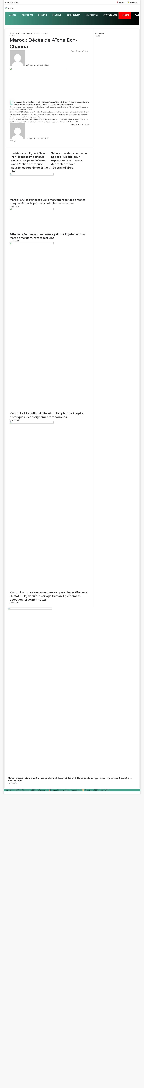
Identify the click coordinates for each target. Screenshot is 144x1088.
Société (18, 33)
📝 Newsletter (132, 2)
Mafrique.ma (30, 65)
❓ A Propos (121, 2)
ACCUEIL (12, 15)
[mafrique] (9, 8)
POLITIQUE (56, 15)
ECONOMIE (42, 15)
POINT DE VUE (27, 15)
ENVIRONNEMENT (73, 15)
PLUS (136, 15)
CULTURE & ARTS (110, 15)
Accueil (12, 33)
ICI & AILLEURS (91, 15)
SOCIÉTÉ (125, 15)
